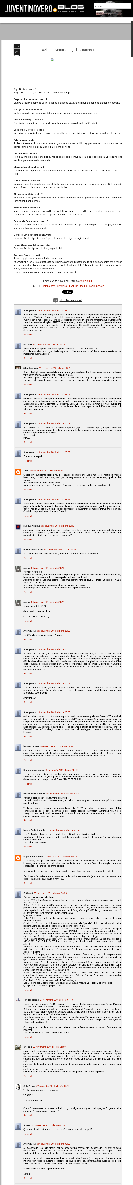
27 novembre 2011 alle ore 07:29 (48, 1125)
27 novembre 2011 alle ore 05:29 (52, 1086)
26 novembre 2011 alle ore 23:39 (56, 746)
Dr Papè (27, 1046)
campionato (49, 286)
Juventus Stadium (78, 286)
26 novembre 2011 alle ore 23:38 (53, 712)
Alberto (27, 1125)
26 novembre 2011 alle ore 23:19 (57, 525)
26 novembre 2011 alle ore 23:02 (53, 423)
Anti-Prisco (29, 1086)
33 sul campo (30, 368)
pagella (100, 286)
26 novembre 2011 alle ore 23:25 (53, 630)
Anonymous (85, 280)
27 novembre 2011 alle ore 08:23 (53, 1143)
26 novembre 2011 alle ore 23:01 (55, 368)
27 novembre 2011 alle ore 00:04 (62, 793)
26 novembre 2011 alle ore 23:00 (53, 310)
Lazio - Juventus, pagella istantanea (68, 50)
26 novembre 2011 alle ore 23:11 (53, 499)
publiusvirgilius (31, 525)
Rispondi (27, 334)
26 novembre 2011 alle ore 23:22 (47, 601)
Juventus (62, 286)
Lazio (92, 286)
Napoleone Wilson (33, 856)
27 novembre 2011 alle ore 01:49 (56, 999)
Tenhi (26, 470)
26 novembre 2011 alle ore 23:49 (61, 769)
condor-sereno (31, 999)
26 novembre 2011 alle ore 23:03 (46, 470)
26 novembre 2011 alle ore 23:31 (53, 683)
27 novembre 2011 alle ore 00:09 (62, 830)
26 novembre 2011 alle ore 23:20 (60, 549)
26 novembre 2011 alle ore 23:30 (53, 649)
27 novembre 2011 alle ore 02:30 (49, 1046)
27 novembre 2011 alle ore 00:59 (50, 893)
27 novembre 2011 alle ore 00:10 (60, 856)
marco (26, 567)
